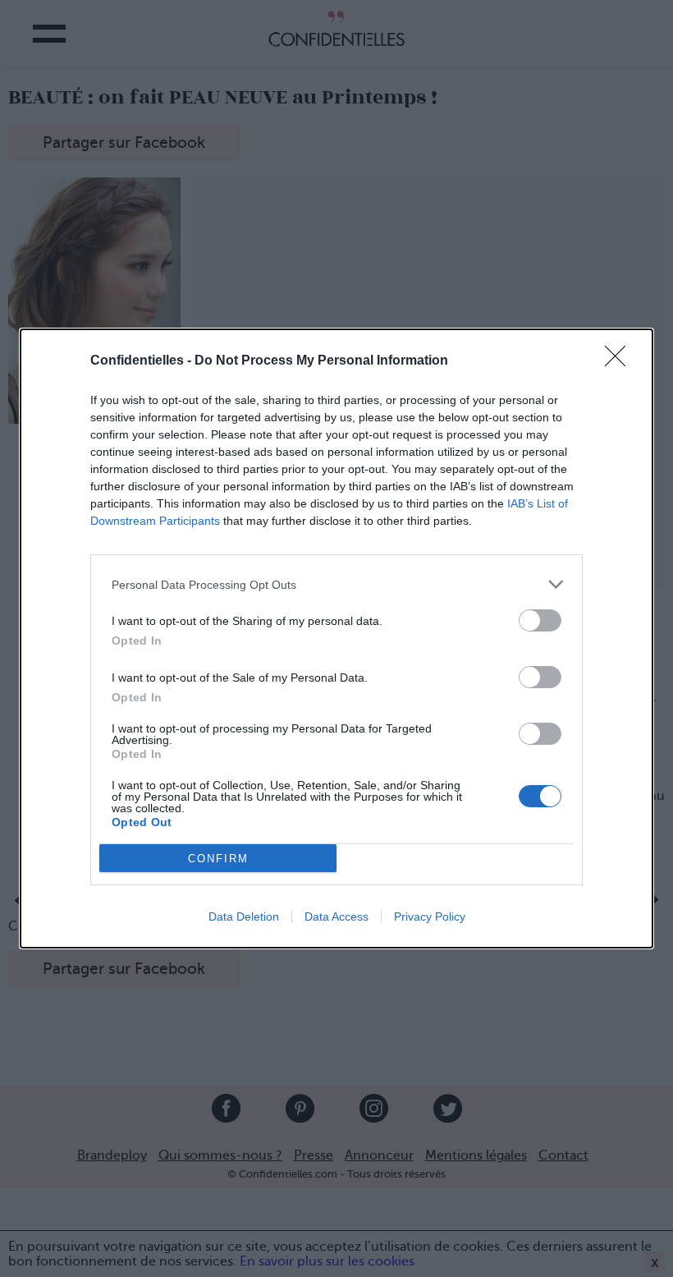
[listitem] (336, 584)
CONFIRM (218, 858)
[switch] (540, 620)
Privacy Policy (429, 916)
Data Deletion (243, 916)
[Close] (620, 361)
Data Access (336, 916)
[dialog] (336, 638)
